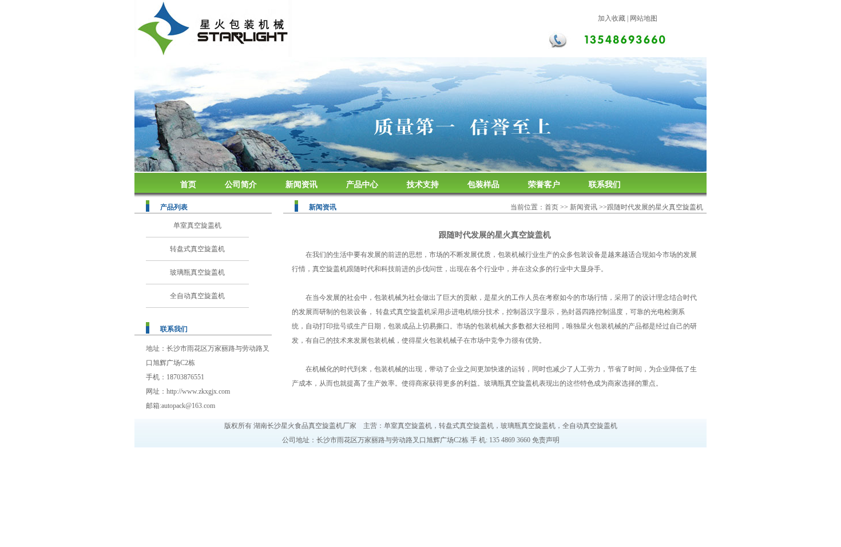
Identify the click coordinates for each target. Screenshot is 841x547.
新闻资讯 (301, 184)
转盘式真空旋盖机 (197, 249)
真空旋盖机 (329, 269)
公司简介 (241, 184)
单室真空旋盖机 (197, 225)
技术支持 (423, 184)
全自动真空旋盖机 (197, 296)
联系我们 (605, 184)
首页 (188, 184)
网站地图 (643, 18)
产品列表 (174, 207)
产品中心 (362, 184)
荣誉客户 (544, 184)
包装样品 (483, 184)
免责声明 (546, 440)
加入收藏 (611, 18)
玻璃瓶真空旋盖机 (197, 272)
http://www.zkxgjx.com (198, 391)
